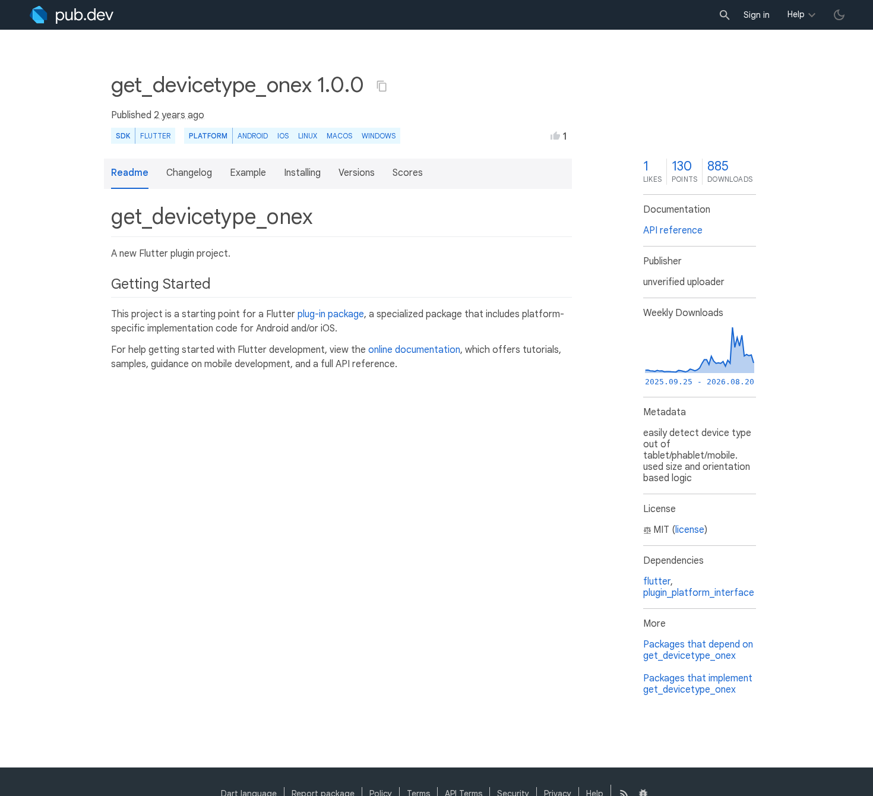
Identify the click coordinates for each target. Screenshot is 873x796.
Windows (379, 135)
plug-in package (331, 314)
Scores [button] (408, 173)
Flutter (155, 135)
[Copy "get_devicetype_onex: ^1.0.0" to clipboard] (382, 86)
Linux (307, 135)
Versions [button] (357, 173)
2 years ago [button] (179, 115)
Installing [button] (302, 173)
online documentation (414, 350)
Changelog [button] (189, 173)
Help (796, 14)
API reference (673, 230)
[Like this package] (555, 135)
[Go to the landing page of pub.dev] (71, 15)
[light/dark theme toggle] (839, 15)
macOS (339, 135)
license (689, 530)
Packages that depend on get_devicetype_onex (698, 650)
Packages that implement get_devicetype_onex (697, 684)
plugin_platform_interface (698, 593)
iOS (283, 135)
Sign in (757, 15)
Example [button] (248, 173)
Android (253, 135)
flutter (656, 581)
